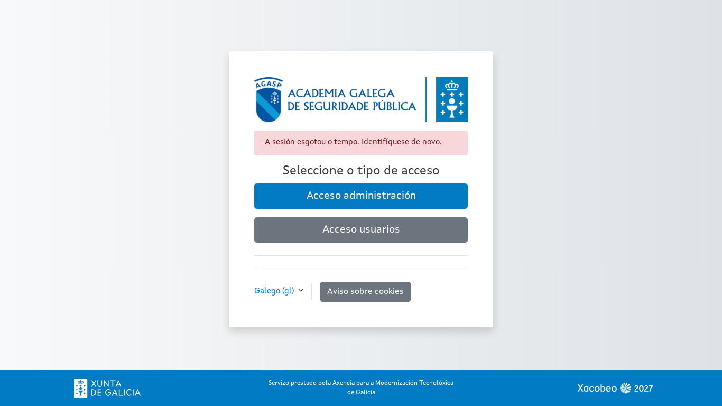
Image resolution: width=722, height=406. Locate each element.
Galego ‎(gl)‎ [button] (275, 292)
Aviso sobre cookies (365, 292)
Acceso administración (361, 196)
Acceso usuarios (361, 230)
